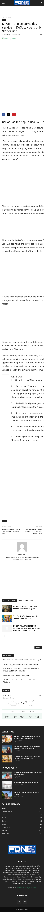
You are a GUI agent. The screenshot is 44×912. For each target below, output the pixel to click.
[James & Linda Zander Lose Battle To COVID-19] (7, 795)
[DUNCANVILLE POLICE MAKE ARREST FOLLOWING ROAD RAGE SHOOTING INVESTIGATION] (7, 628)
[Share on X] (9, 114)
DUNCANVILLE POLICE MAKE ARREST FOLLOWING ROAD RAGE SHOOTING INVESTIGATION (26, 628)
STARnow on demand (27, 521)
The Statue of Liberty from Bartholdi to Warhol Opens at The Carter (21, 681)
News (9, 17)
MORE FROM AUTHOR (26, 601)
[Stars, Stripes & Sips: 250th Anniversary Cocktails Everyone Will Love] (7, 758)
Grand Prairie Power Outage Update (26, 782)
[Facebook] (19, 902)
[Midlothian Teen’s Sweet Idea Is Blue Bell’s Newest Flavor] (7, 775)
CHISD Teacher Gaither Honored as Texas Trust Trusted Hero (33, 532)
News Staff (7, 34)
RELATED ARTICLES (9, 601)
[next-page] (6, 636)
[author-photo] (22, 551)
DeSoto (10, 521)
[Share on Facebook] (4, 114)
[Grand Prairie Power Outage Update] (7, 785)
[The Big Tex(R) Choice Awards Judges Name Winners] (7, 618)
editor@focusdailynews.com (26, 888)
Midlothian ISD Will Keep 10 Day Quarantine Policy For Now (11, 532)
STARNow (16, 521)
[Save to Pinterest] (14, 114)
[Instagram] (25, 902)
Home (4, 17)
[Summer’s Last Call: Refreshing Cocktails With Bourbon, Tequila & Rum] (7, 739)
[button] (3, 3)
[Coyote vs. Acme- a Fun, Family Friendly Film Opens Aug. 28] (7, 608)
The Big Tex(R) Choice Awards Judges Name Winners (20, 664)
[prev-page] (3, 636)
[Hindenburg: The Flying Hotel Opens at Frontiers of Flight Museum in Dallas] (7, 749)
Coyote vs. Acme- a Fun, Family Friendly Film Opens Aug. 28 (22, 660)
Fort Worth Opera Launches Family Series (16, 676)
